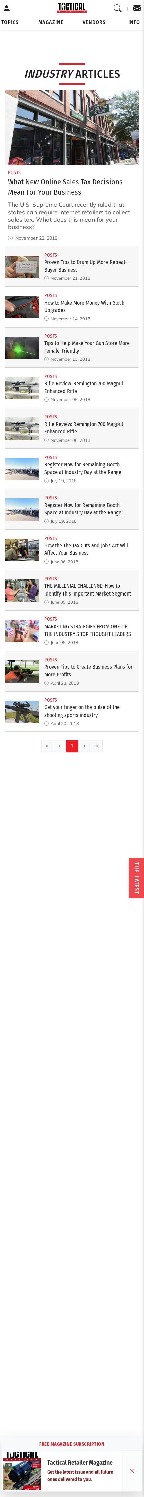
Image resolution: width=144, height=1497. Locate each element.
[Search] (118, 9)
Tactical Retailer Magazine (80, 1462)
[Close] (132, 1471)
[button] (10, 22)
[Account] (7, 9)
